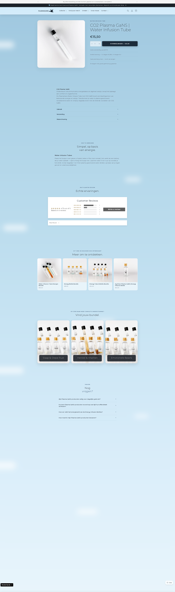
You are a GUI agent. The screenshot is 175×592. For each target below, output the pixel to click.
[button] (63, 11)
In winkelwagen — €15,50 (119, 43)
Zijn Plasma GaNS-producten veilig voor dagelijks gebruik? (87, 399)
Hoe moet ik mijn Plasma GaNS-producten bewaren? (87, 418)
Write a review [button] (114, 209)
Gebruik (87, 109)
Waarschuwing (87, 119)
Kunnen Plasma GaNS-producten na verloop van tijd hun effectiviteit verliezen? (87, 405)
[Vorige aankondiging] (38, 1)
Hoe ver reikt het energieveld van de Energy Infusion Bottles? (87, 412)
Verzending (87, 114)
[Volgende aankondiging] (137, 1)
